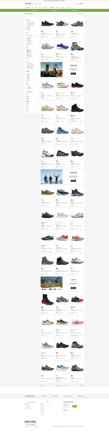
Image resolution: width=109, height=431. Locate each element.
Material (27, 98)
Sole (27, 108)
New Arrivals (28, 7)
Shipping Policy (42, 414)
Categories (28, 20)
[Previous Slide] (24, 1)
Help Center (42, 403)
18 (67, 385)
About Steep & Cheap (32, 401)
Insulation (28, 101)
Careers (26, 409)
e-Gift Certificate (27, 406)
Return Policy (42, 409)
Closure (27, 103)
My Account (78, 3)
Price (27, 94)
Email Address (65, 404)
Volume (27, 106)
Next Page (82, 385)
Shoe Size (27, 71)
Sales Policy (42, 412)
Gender (27, 84)
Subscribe (74, 406)
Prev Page (42, 385)
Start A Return (42, 411)
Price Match (42, 406)
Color (27, 47)
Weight (27, 110)
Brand (27, 32)
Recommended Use (29, 91)
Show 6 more (28, 58)
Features (27, 96)
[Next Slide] (84, 1)
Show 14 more (28, 80)
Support (47, 401)
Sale (27, 61)
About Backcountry (28, 403)
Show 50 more (28, 44)
